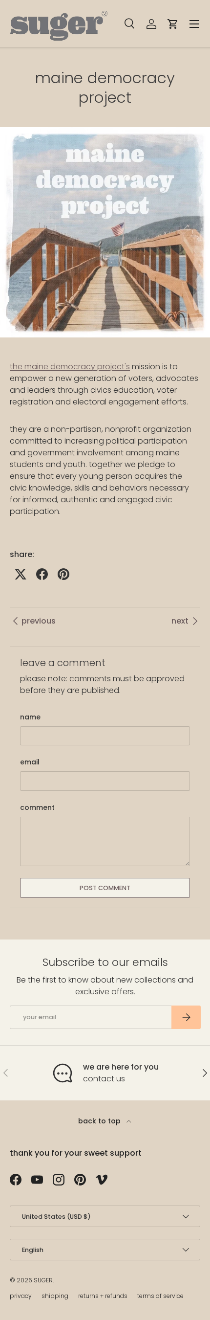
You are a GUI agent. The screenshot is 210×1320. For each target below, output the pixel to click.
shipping (55, 1296)
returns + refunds (102, 1296)
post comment (105, 888)
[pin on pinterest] (63, 574)
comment (37, 807)
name (30, 717)
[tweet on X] (20, 574)
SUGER (43, 1280)
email (30, 762)
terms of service (160, 1296)
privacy (21, 1296)
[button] (173, 24)
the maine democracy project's (70, 366)
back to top (100, 1121)
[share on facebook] (42, 574)
